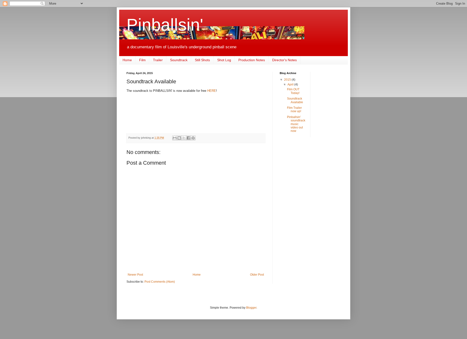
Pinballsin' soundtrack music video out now (296, 124)
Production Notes (251, 60)
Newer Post (135, 274)
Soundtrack (179, 60)
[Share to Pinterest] (193, 138)
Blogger (251, 307)
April (290, 84)
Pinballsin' (164, 24)
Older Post (257, 274)
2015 (288, 79)
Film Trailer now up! (294, 109)
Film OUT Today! (293, 91)
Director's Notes (284, 60)
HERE (211, 91)
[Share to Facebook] (188, 138)
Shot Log (224, 60)
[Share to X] (183, 138)
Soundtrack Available (295, 100)
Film (142, 60)
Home (127, 60)
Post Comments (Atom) (159, 281)
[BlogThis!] (179, 138)
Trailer (158, 60)
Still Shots (202, 60)
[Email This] (174, 138)
